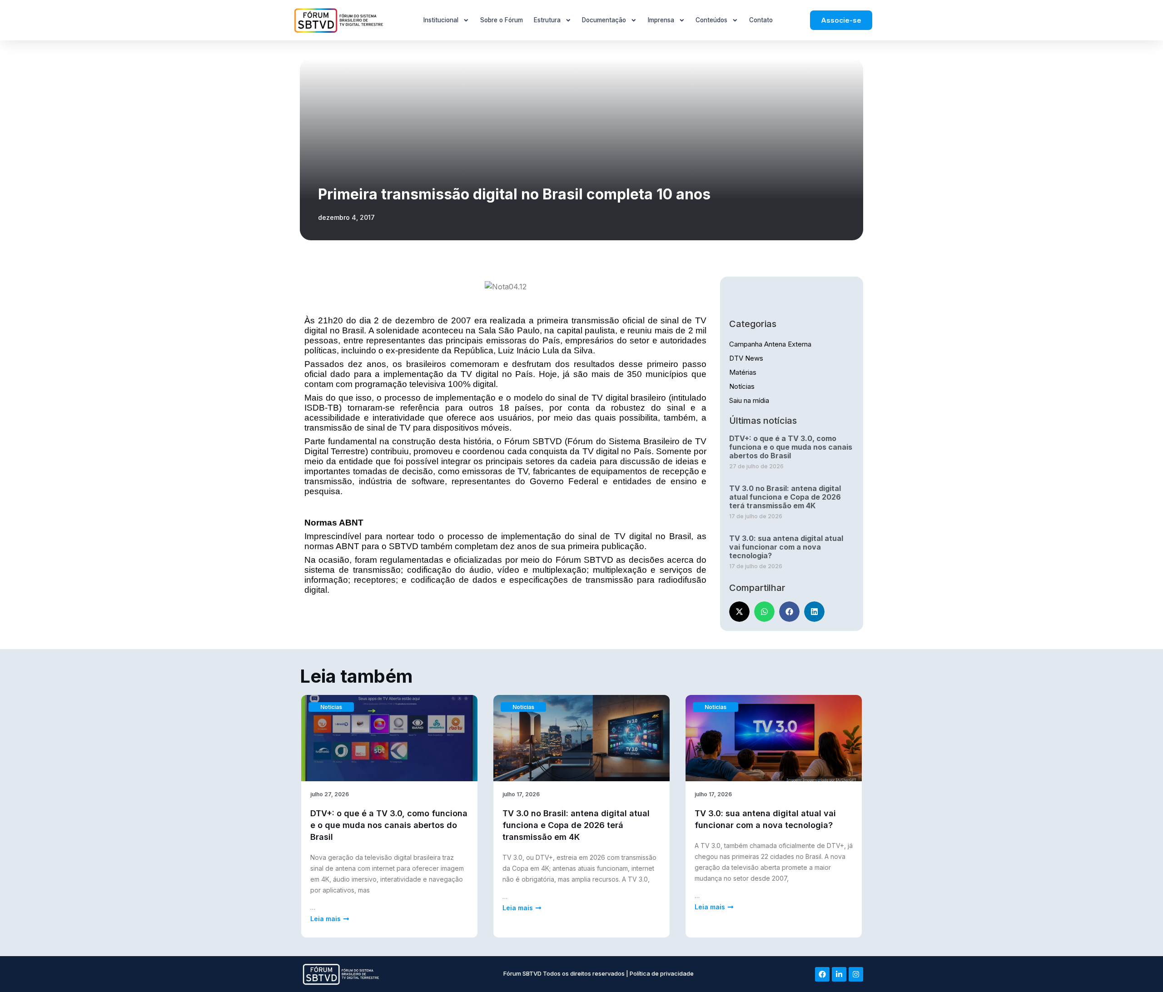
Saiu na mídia (749, 400)
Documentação (604, 20)
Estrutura (547, 20)
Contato (761, 20)
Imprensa (661, 20)
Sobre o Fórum (501, 20)
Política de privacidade (662, 973)
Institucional (440, 20)
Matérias (742, 372)
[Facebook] (822, 974)
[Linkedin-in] (839, 974)
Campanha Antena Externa (770, 344)
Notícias (742, 386)
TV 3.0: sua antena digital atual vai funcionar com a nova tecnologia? (786, 547)
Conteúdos (711, 20)
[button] (739, 611)
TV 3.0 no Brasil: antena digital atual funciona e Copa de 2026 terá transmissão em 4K (785, 497)
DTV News (746, 358)
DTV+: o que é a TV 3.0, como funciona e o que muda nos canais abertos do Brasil (790, 447)
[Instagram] (856, 974)
